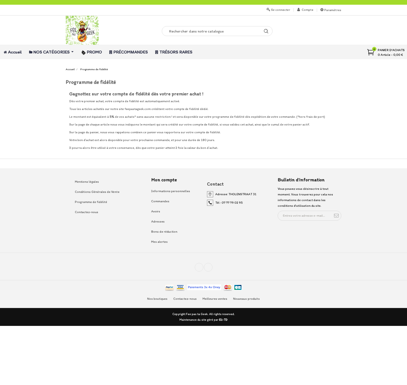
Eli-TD (223, 319)
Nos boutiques (157, 299)
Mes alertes (159, 242)
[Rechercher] (266, 31)
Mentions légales (87, 182)
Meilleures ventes (215, 299)
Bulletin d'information (301, 179)
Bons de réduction (164, 232)
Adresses (158, 221)
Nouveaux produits (246, 299)
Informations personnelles (170, 191)
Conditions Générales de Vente (97, 192)
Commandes (160, 201)
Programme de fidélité (91, 202)
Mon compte (164, 179)
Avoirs (155, 211)
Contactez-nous (86, 212)
